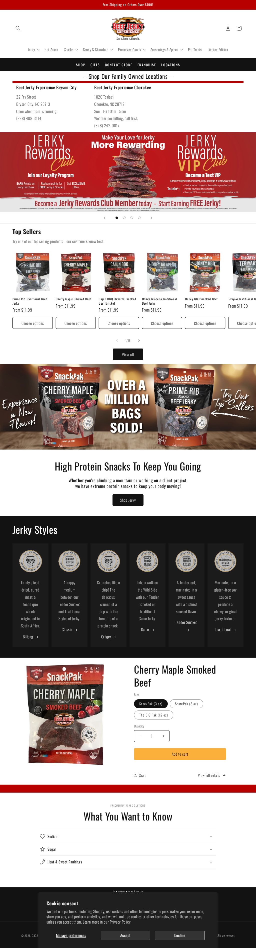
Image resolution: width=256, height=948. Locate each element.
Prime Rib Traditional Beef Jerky (29, 301)
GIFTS (95, 64)
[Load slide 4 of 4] (139, 218)
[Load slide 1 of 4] (116, 218)
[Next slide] (151, 217)
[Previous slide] (104, 217)
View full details (209, 775)
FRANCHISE (147, 64)
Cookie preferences (224, 935)
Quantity (139, 726)
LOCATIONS (170, 64)
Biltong (28, 637)
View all (128, 354)
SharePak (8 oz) (186, 703)
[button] (18, 28)
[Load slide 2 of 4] (124, 218)
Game (145, 629)
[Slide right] (139, 340)
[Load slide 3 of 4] (132, 218)
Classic (67, 629)
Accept (125, 935)
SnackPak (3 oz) (150, 703)
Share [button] (142, 775)
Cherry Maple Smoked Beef (73, 299)
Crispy (106, 637)
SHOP (81, 64)
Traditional (223, 629)
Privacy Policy (120, 922)
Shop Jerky (128, 500)
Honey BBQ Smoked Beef (201, 299)
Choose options (33, 323)
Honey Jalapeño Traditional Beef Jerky (159, 301)
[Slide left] (117, 340)
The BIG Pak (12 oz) (153, 714)
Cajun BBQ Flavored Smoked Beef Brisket (117, 301)
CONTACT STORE (118, 64)
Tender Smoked (186, 622)
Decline (179, 935)
